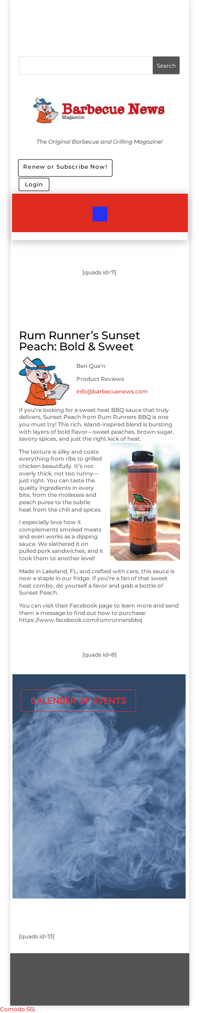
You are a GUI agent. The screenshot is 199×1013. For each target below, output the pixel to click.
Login (34, 184)
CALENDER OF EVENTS (78, 700)
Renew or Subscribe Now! (65, 166)
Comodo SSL (18, 1009)
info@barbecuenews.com (112, 391)
